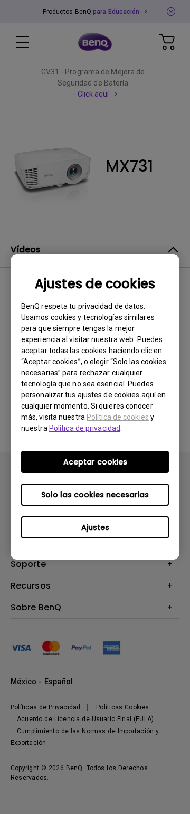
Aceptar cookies (95, 462)
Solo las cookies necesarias (95, 494)
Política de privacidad (84, 428)
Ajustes (95, 527)
